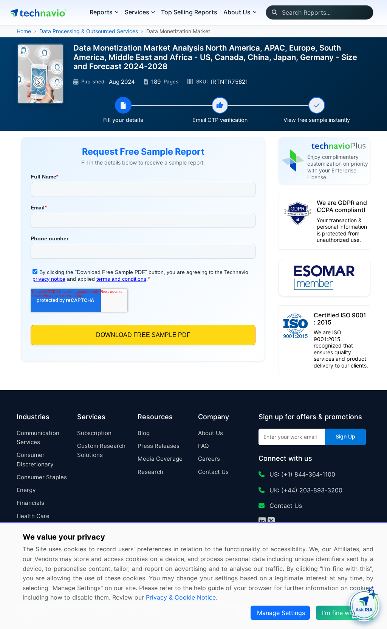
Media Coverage (160, 458)
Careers (209, 458)
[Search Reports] (274, 12)
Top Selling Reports (189, 12)
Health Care (33, 516)
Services (137, 12)
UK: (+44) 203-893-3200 (305, 490)
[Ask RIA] (363, 606)
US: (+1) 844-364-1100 (301, 474)
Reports (101, 12)
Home (24, 31)
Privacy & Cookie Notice (181, 597)
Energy (26, 490)
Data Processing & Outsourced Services (88, 31)
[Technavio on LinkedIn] (262, 522)
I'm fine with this (345, 613)
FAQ (203, 445)
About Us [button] (237, 12)
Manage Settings (281, 613)
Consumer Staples (42, 477)
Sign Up (345, 436)
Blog (144, 433)
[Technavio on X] (271, 522)
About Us (210, 433)
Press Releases (159, 445)
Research (150, 471)
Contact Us (213, 471)
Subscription (94, 433)
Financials (30, 502)
